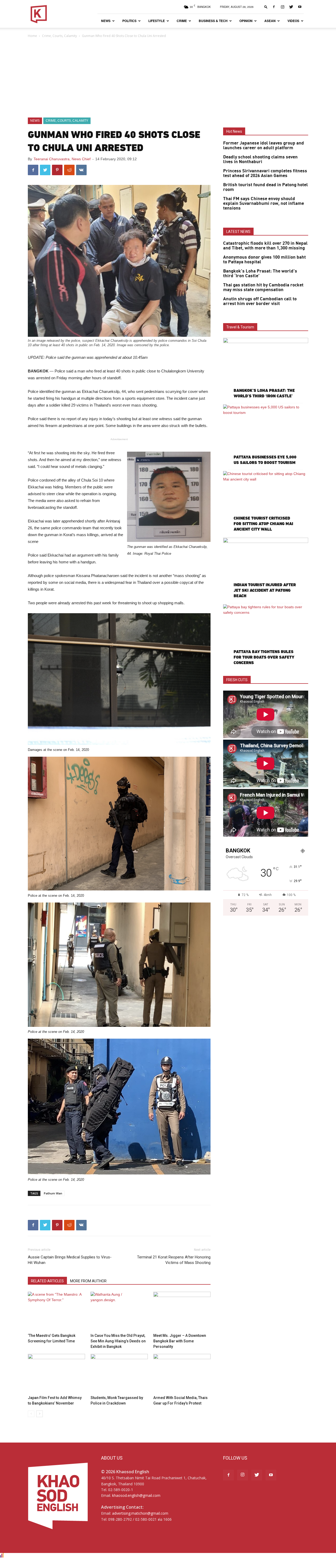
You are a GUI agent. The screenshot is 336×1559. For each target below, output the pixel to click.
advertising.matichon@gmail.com (140, 1513)
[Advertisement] (168, 78)
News (106, 20)
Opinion (246, 20)
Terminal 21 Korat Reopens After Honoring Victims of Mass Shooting (174, 1260)
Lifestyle (156, 20)
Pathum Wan (53, 1193)
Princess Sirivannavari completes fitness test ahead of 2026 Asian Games (265, 173)
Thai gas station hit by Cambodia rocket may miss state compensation (263, 287)
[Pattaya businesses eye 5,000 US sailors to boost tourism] (265, 435)
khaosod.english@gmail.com (136, 1495)
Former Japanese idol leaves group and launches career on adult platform (263, 145)
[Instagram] (282, 6)
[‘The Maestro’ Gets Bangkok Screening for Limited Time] (56, 1311)
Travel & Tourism (240, 327)
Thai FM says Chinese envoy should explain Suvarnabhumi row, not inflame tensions (263, 203)
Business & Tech (213, 20)
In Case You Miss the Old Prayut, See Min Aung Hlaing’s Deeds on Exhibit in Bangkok (118, 1341)
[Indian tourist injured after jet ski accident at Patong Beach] (265, 568)
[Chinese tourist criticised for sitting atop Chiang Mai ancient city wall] (265, 502)
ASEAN (270, 20)
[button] (266, 7)
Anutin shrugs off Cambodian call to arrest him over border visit (260, 301)
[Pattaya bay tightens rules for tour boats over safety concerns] (265, 635)
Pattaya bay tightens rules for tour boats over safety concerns (264, 657)
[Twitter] (291, 6)
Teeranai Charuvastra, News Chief (62, 159)
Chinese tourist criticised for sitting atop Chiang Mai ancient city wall (263, 524)
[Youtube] (300, 6)
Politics (129, 20)
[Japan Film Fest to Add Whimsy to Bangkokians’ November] (56, 1373)
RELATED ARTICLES (47, 1281)
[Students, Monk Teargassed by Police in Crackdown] (119, 1373)
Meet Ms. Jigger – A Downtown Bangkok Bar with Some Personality (179, 1341)
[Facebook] (274, 6)
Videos (293, 20)
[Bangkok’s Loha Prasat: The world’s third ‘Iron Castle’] (265, 368)
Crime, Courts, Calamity (59, 36)
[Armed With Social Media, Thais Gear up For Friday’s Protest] (182, 1373)
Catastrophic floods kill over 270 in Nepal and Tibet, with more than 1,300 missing (265, 245)
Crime (182, 20)
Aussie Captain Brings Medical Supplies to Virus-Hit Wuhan (70, 1260)
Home (32, 36)
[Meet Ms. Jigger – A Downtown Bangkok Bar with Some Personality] (182, 1311)
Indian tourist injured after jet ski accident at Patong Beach (265, 590)
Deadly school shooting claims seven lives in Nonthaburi (260, 159)
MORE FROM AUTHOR (88, 1281)
